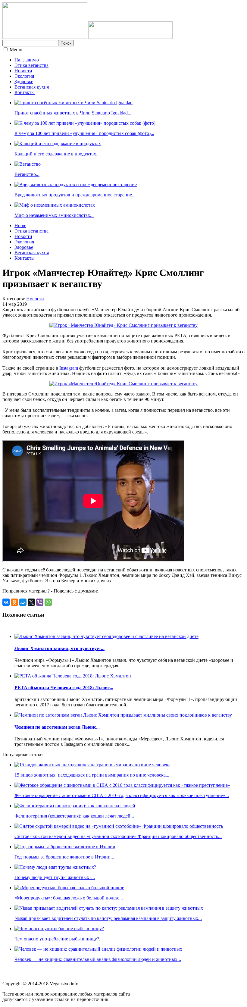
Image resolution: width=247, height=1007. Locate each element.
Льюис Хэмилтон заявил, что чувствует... (59, 648)
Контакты (24, 92)
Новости (23, 70)
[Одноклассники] (14, 602)
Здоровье (23, 81)
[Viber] (39, 602)
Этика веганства (31, 65)
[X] (31, 602)
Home (20, 225)
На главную (26, 59)
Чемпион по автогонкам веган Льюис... (57, 727)
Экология (24, 76)
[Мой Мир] (23, 602)
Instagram (68, 368)
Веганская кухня (31, 86)
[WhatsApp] (48, 602)
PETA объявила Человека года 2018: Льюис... (63, 687)
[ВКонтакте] (6, 602)
